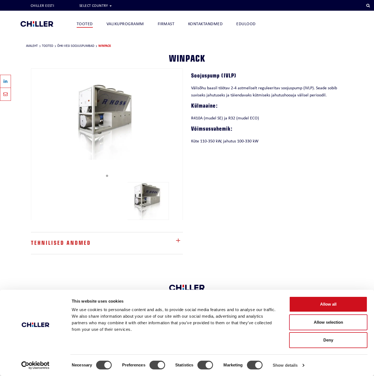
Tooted (85, 23)
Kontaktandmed (205, 23)
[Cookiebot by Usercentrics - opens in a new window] (35, 365)
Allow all (328, 304)
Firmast (166, 23)
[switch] (157, 365)
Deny (328, 340)
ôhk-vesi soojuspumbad (75, 46)
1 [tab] (107, 175)
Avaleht (32, 46)
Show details (285, 365)
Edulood (245, 23)
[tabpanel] (107, 121)
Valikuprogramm (125, 23)
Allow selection (328, 322)
